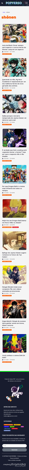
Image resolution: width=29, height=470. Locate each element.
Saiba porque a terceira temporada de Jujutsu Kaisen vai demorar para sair (14, 118)
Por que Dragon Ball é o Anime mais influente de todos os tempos (13, 188)
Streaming (15, 227)
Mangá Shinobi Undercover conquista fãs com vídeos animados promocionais (12, 289)
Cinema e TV (17, 424)
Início (4, 12)
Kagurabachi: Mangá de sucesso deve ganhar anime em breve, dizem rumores (14, 323)
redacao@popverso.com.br (10, 416)
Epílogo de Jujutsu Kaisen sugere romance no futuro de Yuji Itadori (14, 255)
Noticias (18, 426)
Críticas (6, 426)
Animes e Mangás (7, 90)
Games (12, 426)
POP (22, 426)
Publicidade (7, 428)
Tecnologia (7, 430)
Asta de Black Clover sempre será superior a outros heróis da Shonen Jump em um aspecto (14, 47)
